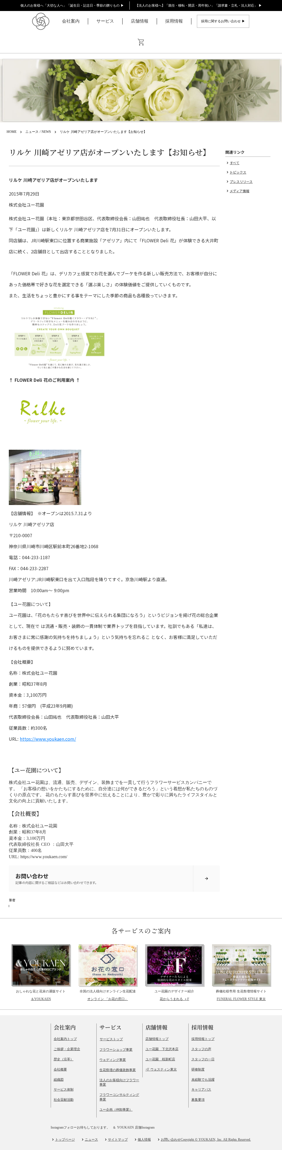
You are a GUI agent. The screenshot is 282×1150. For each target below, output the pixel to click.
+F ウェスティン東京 (161, 1069)
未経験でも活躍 (203, 1080)
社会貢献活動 (64, 1100)
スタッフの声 (201, 1049)
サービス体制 (64, 1089)
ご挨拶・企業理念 (67, 1049)
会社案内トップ (65, 1039)
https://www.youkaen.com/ (48, 738)
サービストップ (111, 1039)
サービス (105, 21)
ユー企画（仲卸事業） (115, 1109)
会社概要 (60, 1069)
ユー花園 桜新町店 (160, 1059)
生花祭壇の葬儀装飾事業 (117, 1070)
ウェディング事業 (112, 1060)
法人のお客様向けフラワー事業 (119, 1082)
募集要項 (198, 1100)
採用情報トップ (203, 1039)
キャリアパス (201, 1089)
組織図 (59, 1080)
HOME (12, 132)
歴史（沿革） (64, 1059)
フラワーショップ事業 (115, 1050)
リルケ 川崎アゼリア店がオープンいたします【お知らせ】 (103, 132)
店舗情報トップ (157, 1039)
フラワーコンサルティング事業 (119, 1097)
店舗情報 (139, 21)
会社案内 (71, 21)
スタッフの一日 (203, 1059)
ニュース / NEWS (38, 132)
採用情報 (174, 21)
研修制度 (198, 1069)
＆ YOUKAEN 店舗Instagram (133, 1127)
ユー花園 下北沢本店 (161, 1049)
